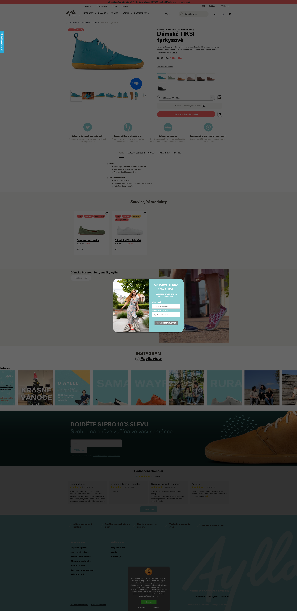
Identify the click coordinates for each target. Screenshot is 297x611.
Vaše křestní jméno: (160, 310)
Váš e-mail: (156, 302)
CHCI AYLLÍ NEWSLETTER (166, 323)
